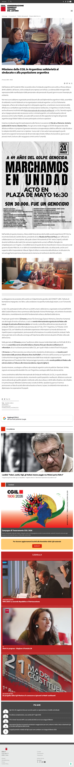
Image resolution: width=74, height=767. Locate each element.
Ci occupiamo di (12, 16)
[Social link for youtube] (70, 1)
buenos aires (9, 403)
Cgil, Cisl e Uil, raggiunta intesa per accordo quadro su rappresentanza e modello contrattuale (34, 710)
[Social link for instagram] (68, 1)
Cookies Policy (5, 763)
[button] (64, 83)
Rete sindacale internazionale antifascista (10, 406)
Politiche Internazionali (22, 16)
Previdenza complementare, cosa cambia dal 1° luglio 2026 (25, 715)
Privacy (3, 762)
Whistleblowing (5, 760)
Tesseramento (40, 753)
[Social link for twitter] (63, 1)
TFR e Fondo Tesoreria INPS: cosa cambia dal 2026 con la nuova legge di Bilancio (31, 719)
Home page (4, 16)
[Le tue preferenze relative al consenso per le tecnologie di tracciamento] (71, 764)
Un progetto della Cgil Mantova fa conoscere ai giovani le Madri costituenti (29, 695)
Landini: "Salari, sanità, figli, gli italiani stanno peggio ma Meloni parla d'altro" (32, 475)
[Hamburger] (72, 11)
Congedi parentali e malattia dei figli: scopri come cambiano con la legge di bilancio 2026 (33, 729)
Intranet (4, 1)
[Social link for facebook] (65, 1)
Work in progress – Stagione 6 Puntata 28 (17, 648)
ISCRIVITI (37, 546)
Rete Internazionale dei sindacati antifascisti (39, 110)
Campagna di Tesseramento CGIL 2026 (17, 530)
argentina (5, 404)
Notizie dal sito (40, 758)
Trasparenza (40, 755)
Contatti (39, 751)
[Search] (11, 2)
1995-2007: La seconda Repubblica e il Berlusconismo (21, 601)
